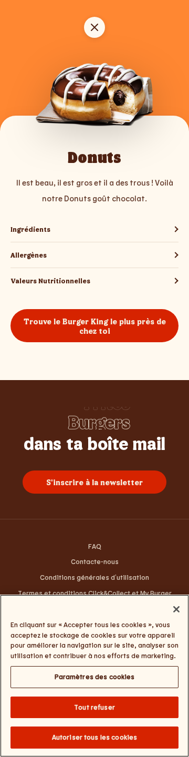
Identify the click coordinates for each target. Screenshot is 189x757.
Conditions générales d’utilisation (94, 577)
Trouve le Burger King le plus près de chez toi (95, 325)
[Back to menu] (94, 27)
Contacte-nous (95, 561)
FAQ (94, 546)
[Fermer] (176, 609)
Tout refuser (94, 707)
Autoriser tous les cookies (94, 737)
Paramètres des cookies (95, 676)
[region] (94, 676)
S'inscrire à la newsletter (94, 482)
